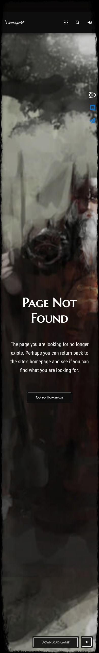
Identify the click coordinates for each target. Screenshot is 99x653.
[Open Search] (77, 22)
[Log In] (89, 22)
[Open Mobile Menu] (66, 22)
